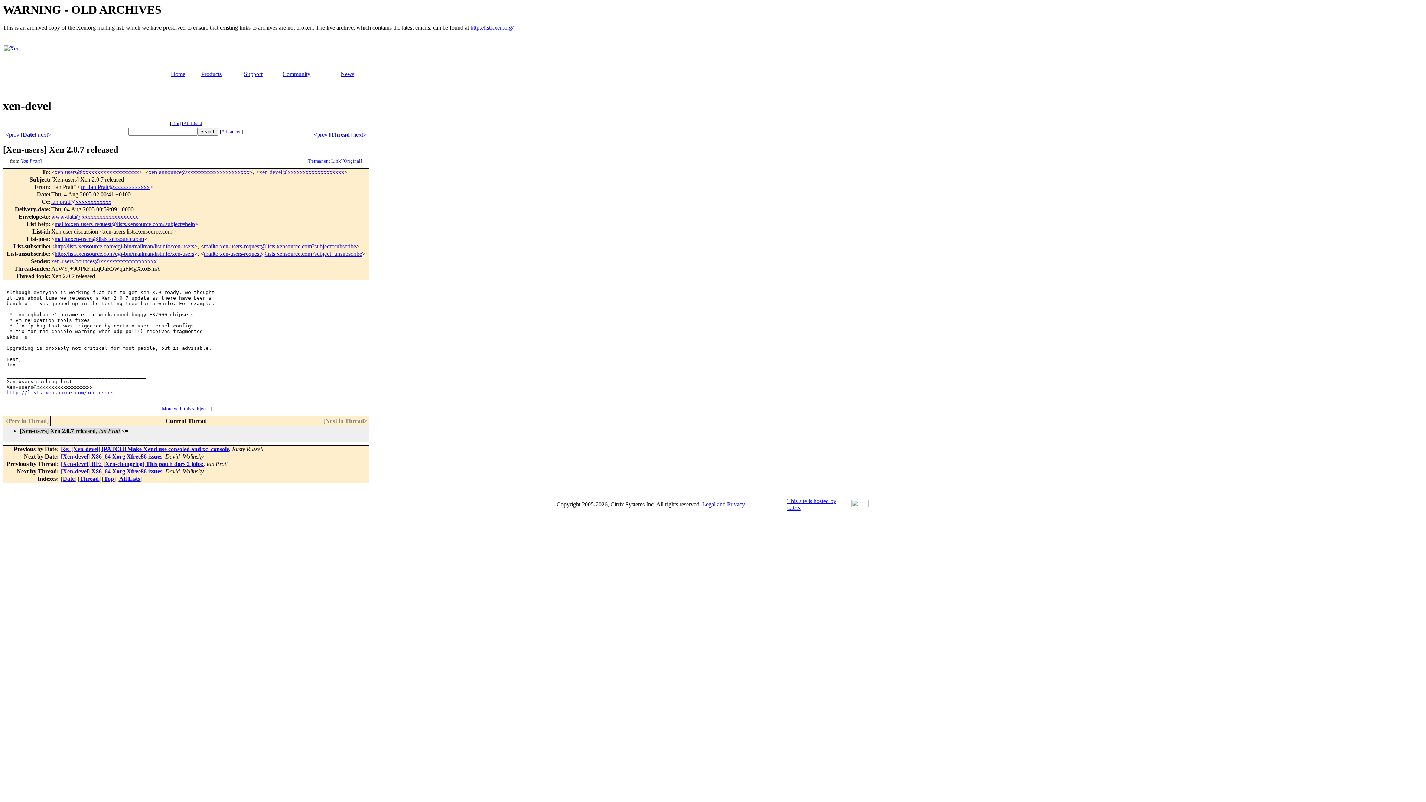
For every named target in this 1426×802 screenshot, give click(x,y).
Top (175, 123)
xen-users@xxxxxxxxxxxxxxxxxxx (97, 172)
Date (29, 134)
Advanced (231, 131)
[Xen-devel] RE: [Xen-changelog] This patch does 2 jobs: (132, 464)
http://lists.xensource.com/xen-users (60, 392)
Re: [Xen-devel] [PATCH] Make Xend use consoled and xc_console (145, 449)
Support (253, 74)
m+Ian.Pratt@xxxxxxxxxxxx (115, 187)
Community (296, 74)
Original (352, 161)
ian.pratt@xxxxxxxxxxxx (81, 202)
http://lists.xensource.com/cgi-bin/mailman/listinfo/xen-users (124, 246)
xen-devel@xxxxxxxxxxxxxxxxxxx (301, 172)
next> (44, 134)
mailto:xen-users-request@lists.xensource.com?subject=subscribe (280, 246)
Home (178, 74)
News (347, 74)
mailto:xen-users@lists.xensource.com (99, 239)
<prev (12, 134)
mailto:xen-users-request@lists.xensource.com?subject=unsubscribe (283, 254)
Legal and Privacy (723, 504)
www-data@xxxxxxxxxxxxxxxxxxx (94, 216)
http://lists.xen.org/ (492, 28)
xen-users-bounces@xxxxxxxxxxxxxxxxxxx (104, 261)
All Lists (192, 123)
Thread (340, 134)
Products (211, 74)
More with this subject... (186, 408)
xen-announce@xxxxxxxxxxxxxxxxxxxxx (199, 172)
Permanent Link (325, 161)
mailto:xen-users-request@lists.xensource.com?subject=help (125, 224)
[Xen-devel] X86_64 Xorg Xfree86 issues (111, 456)
